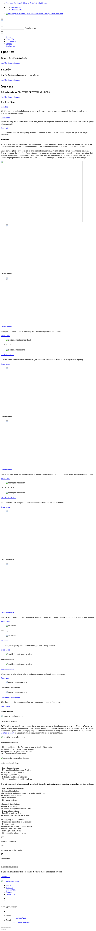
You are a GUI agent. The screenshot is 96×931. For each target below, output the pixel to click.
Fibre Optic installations (8, 497)
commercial (5, 117)
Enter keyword (30, 28)
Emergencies (16, 7)
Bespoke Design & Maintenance (10, 697)
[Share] (5, 927)
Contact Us (10, 46)
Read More (5, 336)
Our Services (11, 41)
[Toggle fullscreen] (7, 927)
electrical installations (7, 355)
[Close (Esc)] (2, 927)
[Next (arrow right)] (5, 929)
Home (8, 37)
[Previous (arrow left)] (2, 929)
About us (9, 888)
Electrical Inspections (7, 612)
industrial (4, 107)
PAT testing (4, 640)
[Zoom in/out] (9, 927)
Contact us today (7, 733)
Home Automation (6, 469)
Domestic (4, 128)
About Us (10, 39)
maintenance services (7, 669)
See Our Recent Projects (10, 63)
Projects (9, 44)
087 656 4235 (16, 9)
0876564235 (21, 918)
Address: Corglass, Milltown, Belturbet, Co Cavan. (26, 3)
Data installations (6, 326)
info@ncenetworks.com (53, 14)
